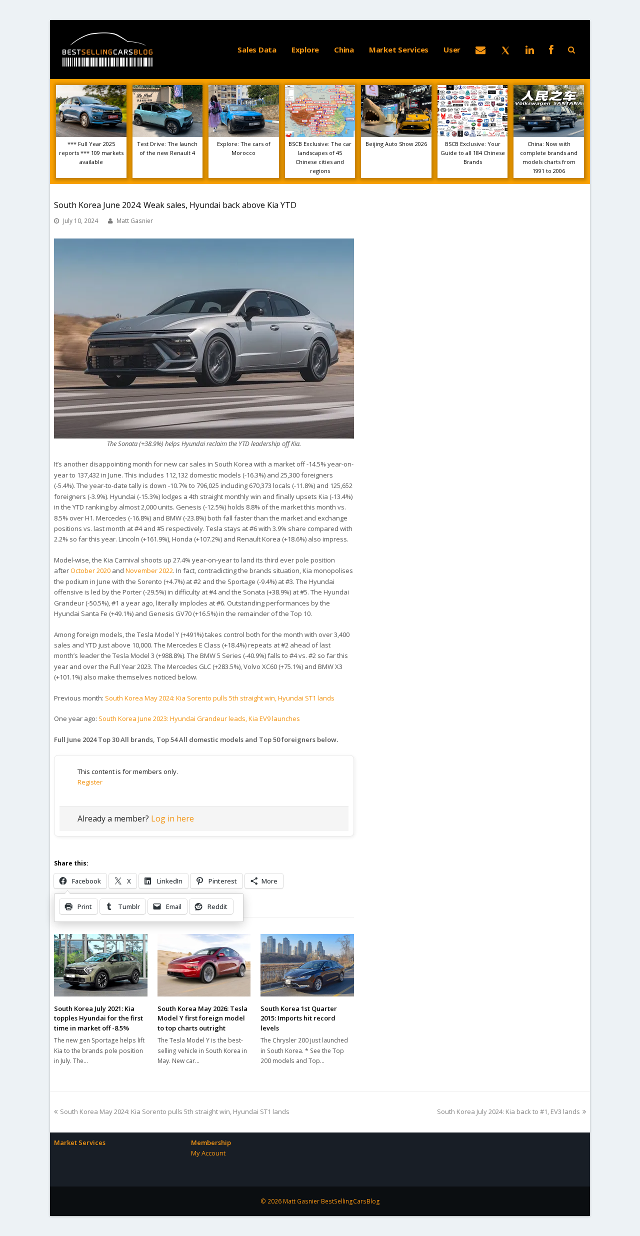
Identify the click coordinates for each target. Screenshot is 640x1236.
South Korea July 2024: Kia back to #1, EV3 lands (508, 1111)
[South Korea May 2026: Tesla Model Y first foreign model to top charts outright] (204, 965)
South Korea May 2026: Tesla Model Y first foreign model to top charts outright (203, 1018)
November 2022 (149, 570)
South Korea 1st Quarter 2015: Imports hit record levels (298, 1018)
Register (90, 782)
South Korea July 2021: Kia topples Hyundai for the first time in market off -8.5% (98, 1018)
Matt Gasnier (134, 220)
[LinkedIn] (530, 49)
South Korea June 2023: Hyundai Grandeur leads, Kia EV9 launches (199, 718)
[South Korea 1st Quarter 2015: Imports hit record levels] (307, 965)
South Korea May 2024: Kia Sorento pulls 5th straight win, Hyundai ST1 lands (219, 698)
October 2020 (90, 570)
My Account (208, 1153)
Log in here (172, 818)
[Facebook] (551, 49)
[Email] (480, 49)
